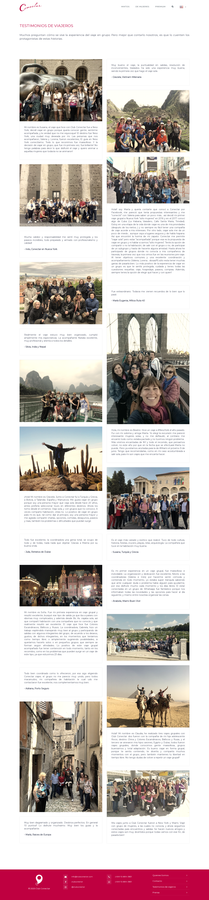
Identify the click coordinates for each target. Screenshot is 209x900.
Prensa (156, 892)
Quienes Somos (160, 875)
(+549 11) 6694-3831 (123, 876)
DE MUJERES (142, 6)
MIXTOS (125, 6)
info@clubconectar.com (82, 876)
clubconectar (77, 882)
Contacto (157, 881)
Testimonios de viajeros (164, 887)
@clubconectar (78, 887)
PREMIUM (160, 6)
